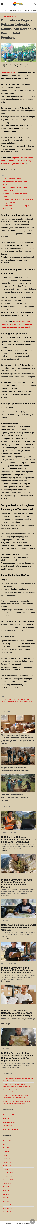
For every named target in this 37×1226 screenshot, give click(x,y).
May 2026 (6, 1151)
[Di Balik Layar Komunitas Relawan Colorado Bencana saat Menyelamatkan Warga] (18, 994)
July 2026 (6, 1144)
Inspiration (5, 920)
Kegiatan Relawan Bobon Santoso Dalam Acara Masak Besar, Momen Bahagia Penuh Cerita (17, 161)
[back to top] (32, 1221)
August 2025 (7, 1183)
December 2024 (8, 1212)
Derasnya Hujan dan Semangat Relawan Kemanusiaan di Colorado (18, 927)
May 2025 (6, 1194)
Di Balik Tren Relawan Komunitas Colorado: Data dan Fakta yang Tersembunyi (18, 839)
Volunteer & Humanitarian (11, 1129)
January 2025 (7, 1208)
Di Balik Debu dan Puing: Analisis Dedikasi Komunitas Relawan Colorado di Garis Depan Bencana (17, 1057)
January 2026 (7, 1165)
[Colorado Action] (18, 4)
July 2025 (6, 1187)
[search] (35, 4)
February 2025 (7, 1204)
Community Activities (30, 10)
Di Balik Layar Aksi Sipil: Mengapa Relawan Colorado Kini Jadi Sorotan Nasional (17, 970)
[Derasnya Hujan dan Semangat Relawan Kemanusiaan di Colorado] (18, 908)
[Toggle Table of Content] (2, 175)
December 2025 (8, 1169)
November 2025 (8, 1173)
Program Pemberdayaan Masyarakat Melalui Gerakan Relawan (14, 797)
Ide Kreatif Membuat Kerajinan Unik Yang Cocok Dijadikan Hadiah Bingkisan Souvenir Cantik (16, 324)
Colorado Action (8, 73)
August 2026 (7, 1141)
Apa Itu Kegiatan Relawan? (13, 178)
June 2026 (6, 1148)
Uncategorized (7, 1125)
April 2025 (6, 1197)
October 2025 (7, 1176)
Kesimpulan (7, 209)
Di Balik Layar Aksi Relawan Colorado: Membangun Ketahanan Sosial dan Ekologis (17, 883)
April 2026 (6, 1155)
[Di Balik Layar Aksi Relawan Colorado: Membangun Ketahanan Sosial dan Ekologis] (18, 863)
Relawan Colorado (26, 702)
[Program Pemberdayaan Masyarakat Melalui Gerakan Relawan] (18, 783)
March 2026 (6, 1158)
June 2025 (6, 1190)
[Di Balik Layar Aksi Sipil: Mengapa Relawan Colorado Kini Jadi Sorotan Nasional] (18, 951)
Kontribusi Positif (12, 702)
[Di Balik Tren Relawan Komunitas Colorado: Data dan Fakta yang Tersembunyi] (18, 820)
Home (4, 10)
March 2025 (6, 1201)
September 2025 (8, 1180)
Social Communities (15, 10)
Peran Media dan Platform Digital (16, 206)
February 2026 (7, 1162)
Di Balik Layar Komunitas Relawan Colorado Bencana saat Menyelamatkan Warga (16, 1013)
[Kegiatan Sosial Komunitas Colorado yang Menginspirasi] (18, 756)
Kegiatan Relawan (19, 699)
